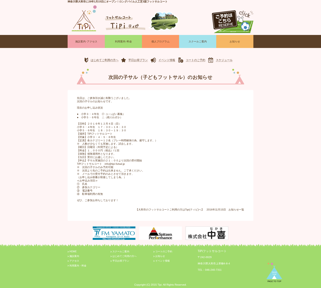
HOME (73, 251)
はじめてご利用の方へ (124, 256)
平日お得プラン (120, 261)
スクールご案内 (120, 251)
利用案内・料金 (77, 265)
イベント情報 (162, 261)
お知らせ (233, 209)
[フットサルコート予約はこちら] (232, 20)
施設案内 (74, 256)
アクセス (74, 261)
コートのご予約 (163, 251)
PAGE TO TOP (274, 281)
